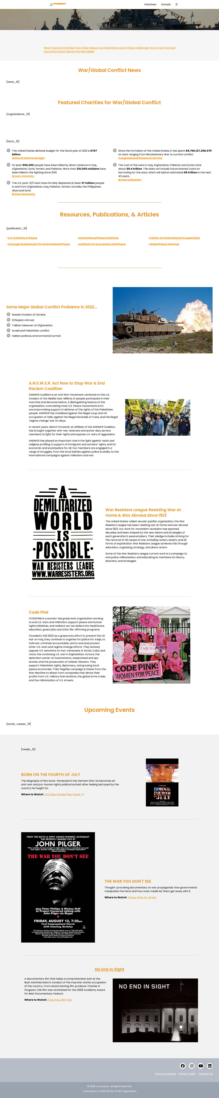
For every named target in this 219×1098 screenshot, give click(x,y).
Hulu (56, 1000)
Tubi (50, 1000)
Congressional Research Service (140, 158)
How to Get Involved (162, 48)
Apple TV (78, 794)
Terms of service (165, 1074)
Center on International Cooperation (174, 238)
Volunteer (150, 4)
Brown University (23, 176)
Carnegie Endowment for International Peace (39, 244)
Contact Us (205, 1074)
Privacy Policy (187, 1074)
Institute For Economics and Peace (102, 244)
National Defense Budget (28, 158)
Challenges (142, 48)
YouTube (49, 794)
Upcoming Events (55, 51)
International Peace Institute (98, 238)
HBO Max (66, 1000)
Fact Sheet (82, 48)
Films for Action (146, 897)
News (47, 48)
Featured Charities (63, 48)
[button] (183, 1066)
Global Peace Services (164, 244)
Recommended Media (80, 51)
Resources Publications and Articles (112, 48)
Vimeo (132, 897)
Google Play (64, 794)
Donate (166, 4)
